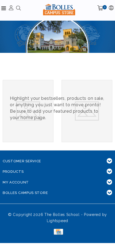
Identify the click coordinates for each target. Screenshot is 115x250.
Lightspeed (57, 221)
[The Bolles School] (59, 9)
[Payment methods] (57, 231)
